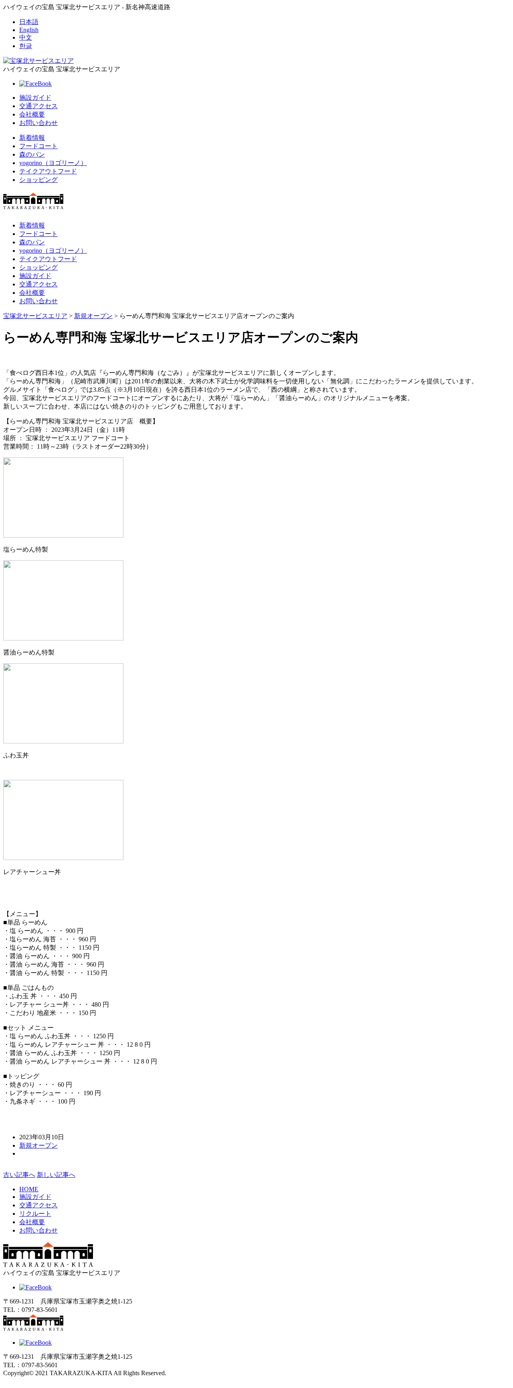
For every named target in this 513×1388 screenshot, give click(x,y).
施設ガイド (35, 97)
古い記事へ (19, 1174)
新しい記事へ (56, 1174)
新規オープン (38, 1145)
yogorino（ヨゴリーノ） (53, 162)
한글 (25, 45)
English (28, 29)
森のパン (32, 154)
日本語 (28, 21)
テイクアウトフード (48, 171)
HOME (28, 1189)
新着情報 (32, 137)
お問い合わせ (38, 122)
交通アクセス (38, 106)
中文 (25, 37)
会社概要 (32, 114)
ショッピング (38, 179)
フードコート (38, 146)
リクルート (35, 1213)
